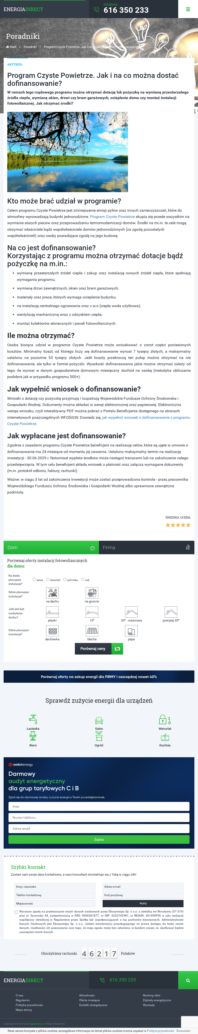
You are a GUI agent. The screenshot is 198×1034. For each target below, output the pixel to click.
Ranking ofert (151, 995)
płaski (52, 620)
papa (131, 639)
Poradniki (30, 47)
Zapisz (99, 839)
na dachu (52, 601)
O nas (19, 995)
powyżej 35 (171, 620)
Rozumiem (183, 1031)
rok (87, 580)
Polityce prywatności (160, 1031)
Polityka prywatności (29, 1005)
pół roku (72, 580)
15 (92, 620)
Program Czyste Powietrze (112, 216)
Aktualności (87, 995)
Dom (12, 547)
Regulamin (23, 1000)
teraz (40, 580)
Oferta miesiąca (89, 1000)
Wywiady (149, 1005)
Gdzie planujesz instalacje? (18, 594)
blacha (92, 639)
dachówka (52, 639)
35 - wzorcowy (131, 620)
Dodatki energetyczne (93, 1005)
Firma (109, 547)
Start (12, 47)
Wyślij (143, 903)
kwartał (55, 580)
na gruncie (92, 601)
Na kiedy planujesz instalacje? (15, 580)
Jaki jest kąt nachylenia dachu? (16, 613)
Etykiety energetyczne (157, 1000)
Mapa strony (24, 1010)
